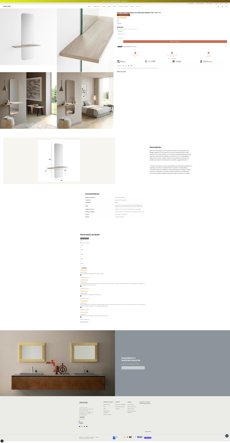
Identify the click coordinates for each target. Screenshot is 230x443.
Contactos (117, 408)
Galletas (97, 437)
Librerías (114, 6)
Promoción (138, 6)
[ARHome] (7, 6)
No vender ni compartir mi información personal (145, 402)
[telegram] (129, 66)
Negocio (132, 6)
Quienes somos (131, 404)
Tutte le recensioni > (84, 321)
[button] (218, 6)
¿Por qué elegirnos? (132, 406)
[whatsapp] (126, 66)
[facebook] (123, 66)
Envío (104, 406)
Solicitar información (121, 71)
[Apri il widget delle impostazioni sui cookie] (2, 441)
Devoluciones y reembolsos (106, 411)
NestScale (174, 58)
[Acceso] (222, 6)
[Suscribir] (143, 367)
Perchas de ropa (96, 6)
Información (81, 437)
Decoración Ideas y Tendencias (131, 411)
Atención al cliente (107, 414)
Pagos (104, 408)
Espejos (89, 6)
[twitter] (131, 66)
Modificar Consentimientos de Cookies (86, 438)
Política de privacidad (119, 406)
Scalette (103, 6)
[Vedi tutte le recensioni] (227, 436)
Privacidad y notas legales (89, 437)
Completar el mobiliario (123, 6)
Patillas (109, 6)
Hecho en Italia (131, 408)
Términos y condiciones (120, 404)
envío (125, 29)
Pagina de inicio (106, 404)
